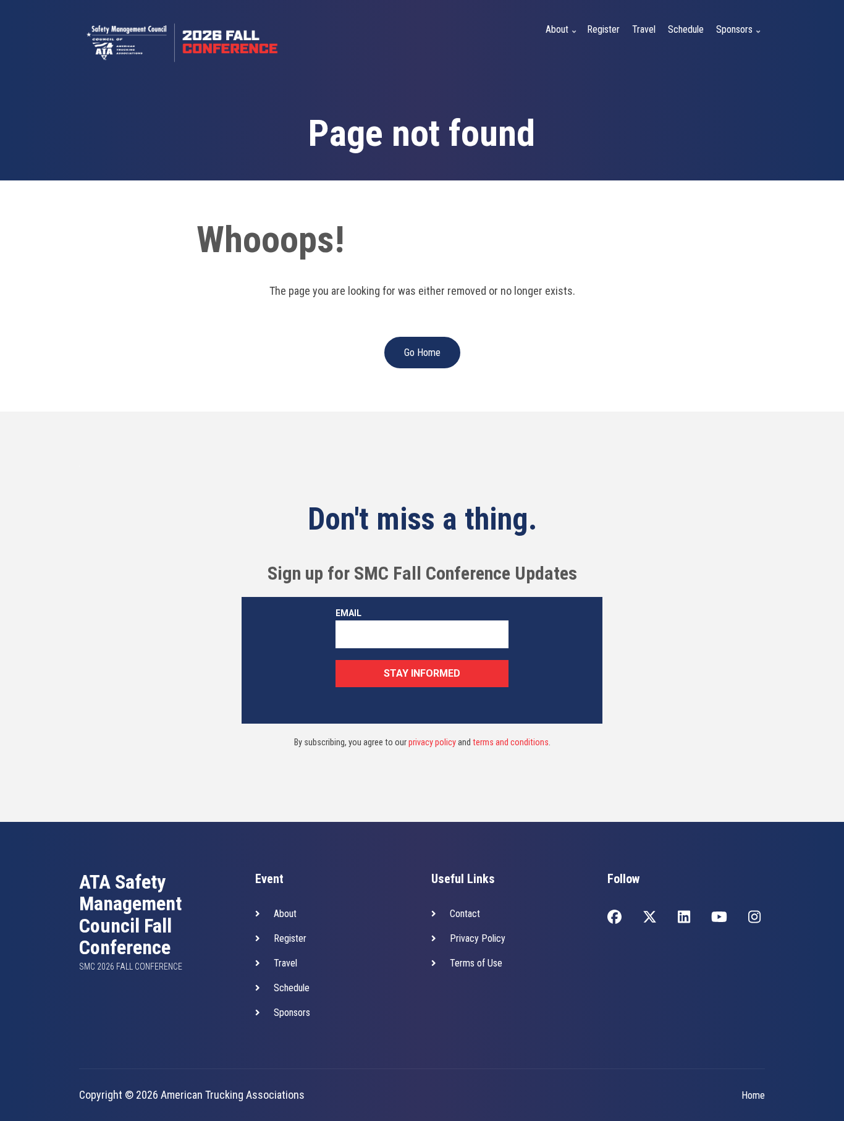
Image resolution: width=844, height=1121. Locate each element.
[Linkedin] (684, 918)
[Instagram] (754, 918)
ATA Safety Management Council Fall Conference (130, 914)
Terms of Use (476, 963)
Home (753, 1095)
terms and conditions (511, 742)
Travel (644, 29)
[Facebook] (614, 918)
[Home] (184, 40)
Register (603, 29)
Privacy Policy (477, 938)
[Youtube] (719, 918)
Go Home (422, 352)
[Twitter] (650, 918)
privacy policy (432, 742)
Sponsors (739, 36)
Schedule (686, 29)
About (562, 36)
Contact (465, 914)
